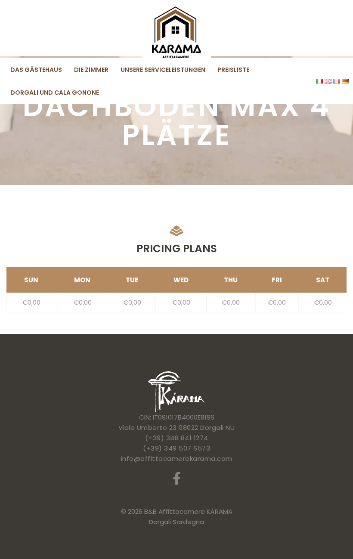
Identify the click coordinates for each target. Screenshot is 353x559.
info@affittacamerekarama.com (176, 458)
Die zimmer (91, 69)
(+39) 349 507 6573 (176, 448)
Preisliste (233, 69)
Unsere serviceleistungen (163, 69)
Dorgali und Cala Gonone (54, 92)
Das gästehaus (36, 69)
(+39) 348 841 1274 (176, 437)
